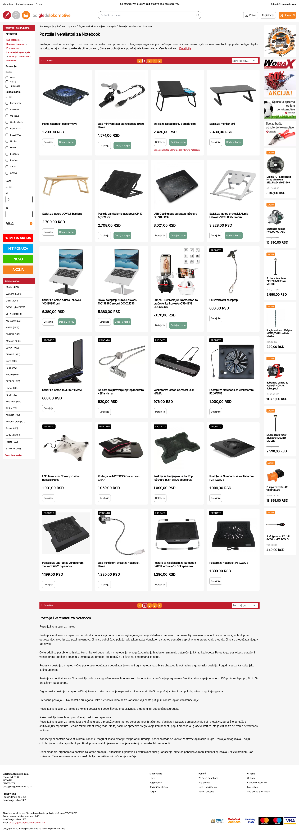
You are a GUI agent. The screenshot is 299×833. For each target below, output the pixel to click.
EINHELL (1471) (13, 334)
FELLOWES (15, 135)
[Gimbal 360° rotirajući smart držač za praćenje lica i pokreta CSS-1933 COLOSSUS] (177, 271)
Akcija (13, 81)
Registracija (156, 782)
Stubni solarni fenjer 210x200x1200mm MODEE (276, 281)
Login (152, 778)
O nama (251, 778)
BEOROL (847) (13, 381)
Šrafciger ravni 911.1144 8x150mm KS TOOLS (278, 538)
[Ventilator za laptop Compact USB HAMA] (177, 361)
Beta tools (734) (13, 401)
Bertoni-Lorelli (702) (15, 421)
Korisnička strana (24, 4)
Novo (12, 77)
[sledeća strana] (159, 61)
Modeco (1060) (13, 341)
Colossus (14, 116)
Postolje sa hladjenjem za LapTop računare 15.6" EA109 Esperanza (173, 477)
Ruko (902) (11, 367)
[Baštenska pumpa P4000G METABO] (275, 217)
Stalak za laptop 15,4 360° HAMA (62, 390)
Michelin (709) (13, 414)
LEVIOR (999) (12, 347)
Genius (13, 141)
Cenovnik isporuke (257, 782)
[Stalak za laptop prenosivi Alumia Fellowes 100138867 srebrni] (233, 185)
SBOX (13, 166)
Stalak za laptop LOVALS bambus (62, 213)
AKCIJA (18, 270)
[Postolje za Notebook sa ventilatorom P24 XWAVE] (233, 448)
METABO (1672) (13, 320)
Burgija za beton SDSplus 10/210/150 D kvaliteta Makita (279, 333)
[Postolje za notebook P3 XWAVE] (233, 534)
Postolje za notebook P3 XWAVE (228, 562)
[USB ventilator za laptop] (233, 271)
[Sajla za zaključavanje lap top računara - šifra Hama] (121, 361)
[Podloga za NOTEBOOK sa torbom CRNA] (121, 448)
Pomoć (38, 4)
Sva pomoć (204, 782)
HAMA (13, 147)
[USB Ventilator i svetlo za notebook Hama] (121, 534)
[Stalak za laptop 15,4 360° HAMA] (66, 361)
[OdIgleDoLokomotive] (37, 15)
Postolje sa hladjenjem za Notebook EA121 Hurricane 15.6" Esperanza (175, 564)
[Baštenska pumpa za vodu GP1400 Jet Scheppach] (275, 371)
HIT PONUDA (18, 248)
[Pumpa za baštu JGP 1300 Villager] (275, 475)
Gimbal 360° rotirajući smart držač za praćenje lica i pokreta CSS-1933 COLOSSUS (176, 303)
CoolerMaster (17, 122)
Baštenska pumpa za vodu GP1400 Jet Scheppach (277, 385)
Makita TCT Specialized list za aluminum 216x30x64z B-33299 (278, 179)
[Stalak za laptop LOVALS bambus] (66, 185)
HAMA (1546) (12, 327)
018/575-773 (130, 4)
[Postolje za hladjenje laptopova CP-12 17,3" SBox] (121, 185)
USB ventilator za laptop (223, 300)
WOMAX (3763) (13, 293)
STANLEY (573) (13, 448)
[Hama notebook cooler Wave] (66, 95)
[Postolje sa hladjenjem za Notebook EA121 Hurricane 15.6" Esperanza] (177, 534)
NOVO (18, 259)
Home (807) (12, 388)
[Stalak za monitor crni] (233, 95)
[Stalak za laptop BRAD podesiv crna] (177, 95)
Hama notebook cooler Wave (59, 123)
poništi (9, 71)
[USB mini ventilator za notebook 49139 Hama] (121, 95)
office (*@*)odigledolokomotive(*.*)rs (27, 822)
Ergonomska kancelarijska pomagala (97, 26)
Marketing (8, 4)
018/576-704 (143, 4)
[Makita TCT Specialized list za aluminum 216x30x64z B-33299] (275, 165)
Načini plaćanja (206, 791)
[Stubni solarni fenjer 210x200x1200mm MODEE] (275, 266)
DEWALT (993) (13, 354)
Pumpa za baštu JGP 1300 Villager (277, 488)
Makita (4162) (12, 287)
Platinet (14, 160)
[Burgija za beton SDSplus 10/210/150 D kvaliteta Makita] (275, 318)
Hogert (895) (12, 374)
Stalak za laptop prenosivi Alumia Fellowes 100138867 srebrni (228, 215)
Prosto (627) (12, 441)
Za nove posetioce (208, 778)
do (7, 208)
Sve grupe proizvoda (258, 791)
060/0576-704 (172, 4)
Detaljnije (185, 48)
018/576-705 (157, 4)
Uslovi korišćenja (207, 787)
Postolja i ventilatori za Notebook (135, 26)
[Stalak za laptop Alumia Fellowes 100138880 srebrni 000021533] (121, 271)
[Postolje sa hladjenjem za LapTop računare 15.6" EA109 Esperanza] (177, 448)
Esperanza (15, 128)
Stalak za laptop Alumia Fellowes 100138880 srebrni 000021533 (117, 301)
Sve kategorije (13, 40)
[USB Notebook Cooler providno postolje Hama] (66, 448)
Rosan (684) (12, 428)
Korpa (153, 791)
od (7, 193)
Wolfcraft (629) (13, 435)
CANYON (14, 109)
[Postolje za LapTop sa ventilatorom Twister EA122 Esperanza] (66, 534)
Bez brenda (15, 103)
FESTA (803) (12, 394)
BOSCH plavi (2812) (15, 307)
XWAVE (13, 173)
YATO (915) (11, 361)
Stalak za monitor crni (222, 123)
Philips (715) (11, 408)
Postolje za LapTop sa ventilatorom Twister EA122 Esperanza (62, 564)
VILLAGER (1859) (14, 314)
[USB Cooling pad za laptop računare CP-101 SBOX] (177, 185)
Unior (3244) (12, 300)
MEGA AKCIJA (18, 238)
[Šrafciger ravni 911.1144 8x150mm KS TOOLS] (275, 524)
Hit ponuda (15, 86)
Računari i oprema (15, 44)
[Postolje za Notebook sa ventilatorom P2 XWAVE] (233, 361)
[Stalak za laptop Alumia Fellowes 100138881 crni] (66, 271)
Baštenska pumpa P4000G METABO (275, 230)
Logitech (14, 154)
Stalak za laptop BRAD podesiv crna (175, 123)
